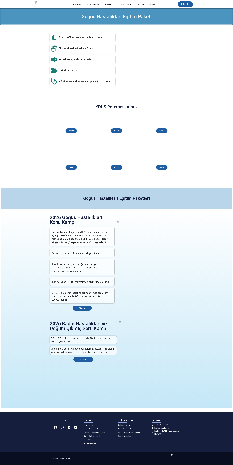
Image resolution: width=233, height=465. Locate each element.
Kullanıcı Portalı (124, 425)
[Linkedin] (69, 427)
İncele (71, 131)
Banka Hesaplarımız (125, 436)
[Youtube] (76, 427)
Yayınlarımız (109, 4)
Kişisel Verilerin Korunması (94, 432)
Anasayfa (77, 4)
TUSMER (87, 440)
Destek (141, 4)
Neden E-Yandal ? (91, 429)
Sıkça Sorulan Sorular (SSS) (129, 432)
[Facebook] (56, 427)
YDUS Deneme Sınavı (126, 429)
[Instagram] (62, 427)
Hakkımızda (88, 425)
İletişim (152, 4)
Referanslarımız (126, 4)
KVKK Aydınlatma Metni (93, 436)
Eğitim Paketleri (92, 4)
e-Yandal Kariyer (90, 443)
